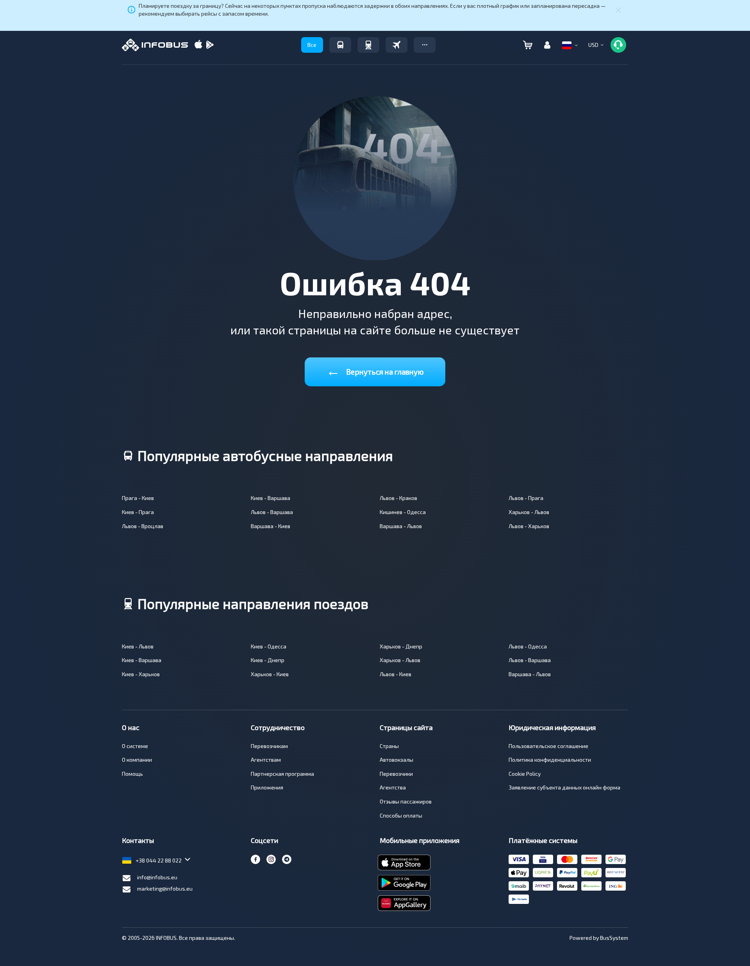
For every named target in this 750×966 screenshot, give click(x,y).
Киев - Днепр (267, 660)
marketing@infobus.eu (165, 888)
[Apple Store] (198, 45)
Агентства (393, 787)
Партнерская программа (282, 773)
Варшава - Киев (270, 526)
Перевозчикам (269, 746)
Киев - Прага (138, 512)
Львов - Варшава (272, 512)
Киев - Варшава (270, 498)
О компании (137, 759)
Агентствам (266, 759)
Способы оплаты (401, 815)
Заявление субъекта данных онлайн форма (564, 787)
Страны (389, 746)
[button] (425, 45)
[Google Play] (209, 45)
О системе (135, 746)
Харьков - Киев (270, 674)
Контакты (138, 840)
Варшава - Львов (401, 526)
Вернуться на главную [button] (375, 370)
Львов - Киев (395, 674)
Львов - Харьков (529, 526)
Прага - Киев (138, 498)
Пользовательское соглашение (548, 746)
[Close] (618, 9)
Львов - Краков (398, 498)
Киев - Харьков (141, 674)
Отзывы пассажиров (406, 801)
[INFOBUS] (155, 45)
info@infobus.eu (157, 877)
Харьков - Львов (529, 512)
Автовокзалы (396, 759)
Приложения (267, 787)
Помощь (132, 773)
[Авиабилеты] (396, 45)
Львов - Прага (526, 498)
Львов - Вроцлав (142, 526)
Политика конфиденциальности (550, 759)
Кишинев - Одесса (403, 512)
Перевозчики (396, 773)
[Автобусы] (340, 45)
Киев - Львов (138, 646)
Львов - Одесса (528, 646)
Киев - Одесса (268, 646)
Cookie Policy (525, 773)
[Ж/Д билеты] (368, 45)
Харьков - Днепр (401, 646)
